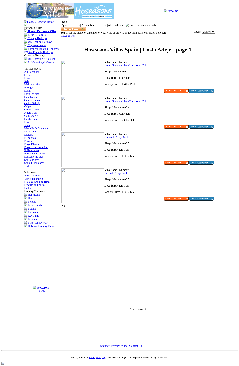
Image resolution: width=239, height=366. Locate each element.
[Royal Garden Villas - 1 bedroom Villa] (82, 94)
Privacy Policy (119, 345)
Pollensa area (31, 150)
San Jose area (31, 159)
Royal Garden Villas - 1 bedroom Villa (125, 65)
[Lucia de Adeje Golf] (82, 202)
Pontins (31, 201)
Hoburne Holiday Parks (40, 226)
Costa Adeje (31, 115)
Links (27, 188)
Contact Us (135, 345)
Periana (28, 140)
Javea (27, 125)
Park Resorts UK (37, 205)
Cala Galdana (31, 96)
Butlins (31, 208)
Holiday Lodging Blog (37, 181)
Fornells (28, 122)
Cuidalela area (32, 118)
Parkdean (32, 219)
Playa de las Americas (36, 147)
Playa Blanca (31, 144)
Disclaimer (103, 345)
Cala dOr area (32, 100)
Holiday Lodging (97, 357)
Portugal (29, 87)
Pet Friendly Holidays (40, 52)
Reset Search (68, 35)
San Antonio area (33, 156)
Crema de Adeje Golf (116, 137)
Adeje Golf (30, 112)
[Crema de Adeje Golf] (82, 166)
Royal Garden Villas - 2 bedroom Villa (125, 101)
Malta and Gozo (33, 84)
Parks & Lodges (36, 34)
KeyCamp (33, 215)
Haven (31, 198)
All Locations (31, 71)
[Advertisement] (137, 41)
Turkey (28, 166)
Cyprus (28, 74)
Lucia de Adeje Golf (115, 173)
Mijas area (30, 131)
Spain (27, 90)
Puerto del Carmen (34, 153)
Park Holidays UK (37, 222)
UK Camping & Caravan (41, 58)
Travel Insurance (33, 178)
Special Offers (32, 175)
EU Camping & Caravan (41, 62)
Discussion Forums (34, 184)
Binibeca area (31, 93)
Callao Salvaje (32, 103)
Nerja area (30, 137)
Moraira (28, 134)
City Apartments (36, 45)
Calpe (27, 106)
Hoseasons (33, 194)
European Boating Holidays (43, 48)
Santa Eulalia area (34, 162)
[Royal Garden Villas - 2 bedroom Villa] (82, 130)
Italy (26, 81)
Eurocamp (33, 212)
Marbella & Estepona (36, 128)
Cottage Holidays (37, 38)
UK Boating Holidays (39, 41)
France (28, 78)
